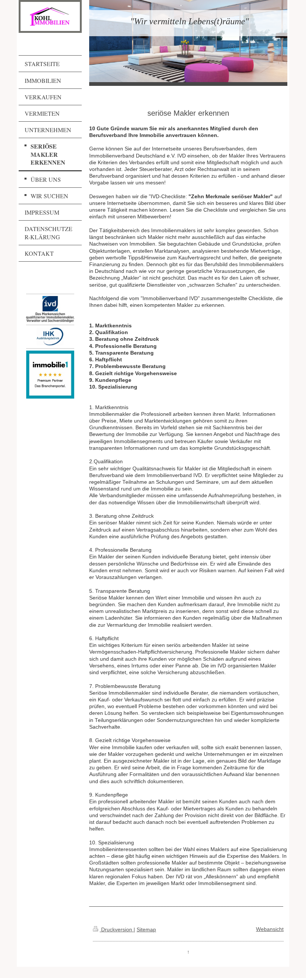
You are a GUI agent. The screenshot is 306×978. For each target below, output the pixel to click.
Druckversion (117, 929)
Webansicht (270, 929)
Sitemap (146, 929)
